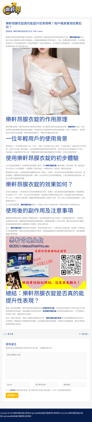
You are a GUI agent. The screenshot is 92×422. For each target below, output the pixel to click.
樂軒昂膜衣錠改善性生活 (23, 31)
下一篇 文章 (84, 334)
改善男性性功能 (49, 308)
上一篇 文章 (7, 334)
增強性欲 (71, 127)
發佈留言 (9, 31)
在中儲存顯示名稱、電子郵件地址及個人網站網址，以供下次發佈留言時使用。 (41, 390)
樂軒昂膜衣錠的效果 (53, 318)
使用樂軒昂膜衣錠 (49, 311)
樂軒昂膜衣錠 (75, 37)
